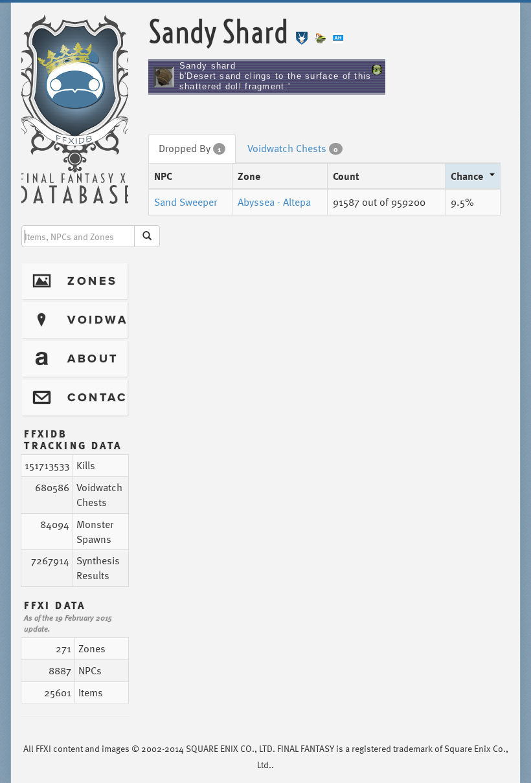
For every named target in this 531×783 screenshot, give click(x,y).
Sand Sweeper (185, 202)
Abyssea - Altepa (274, 202)
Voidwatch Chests (292, 148)
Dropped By (190, 148)
